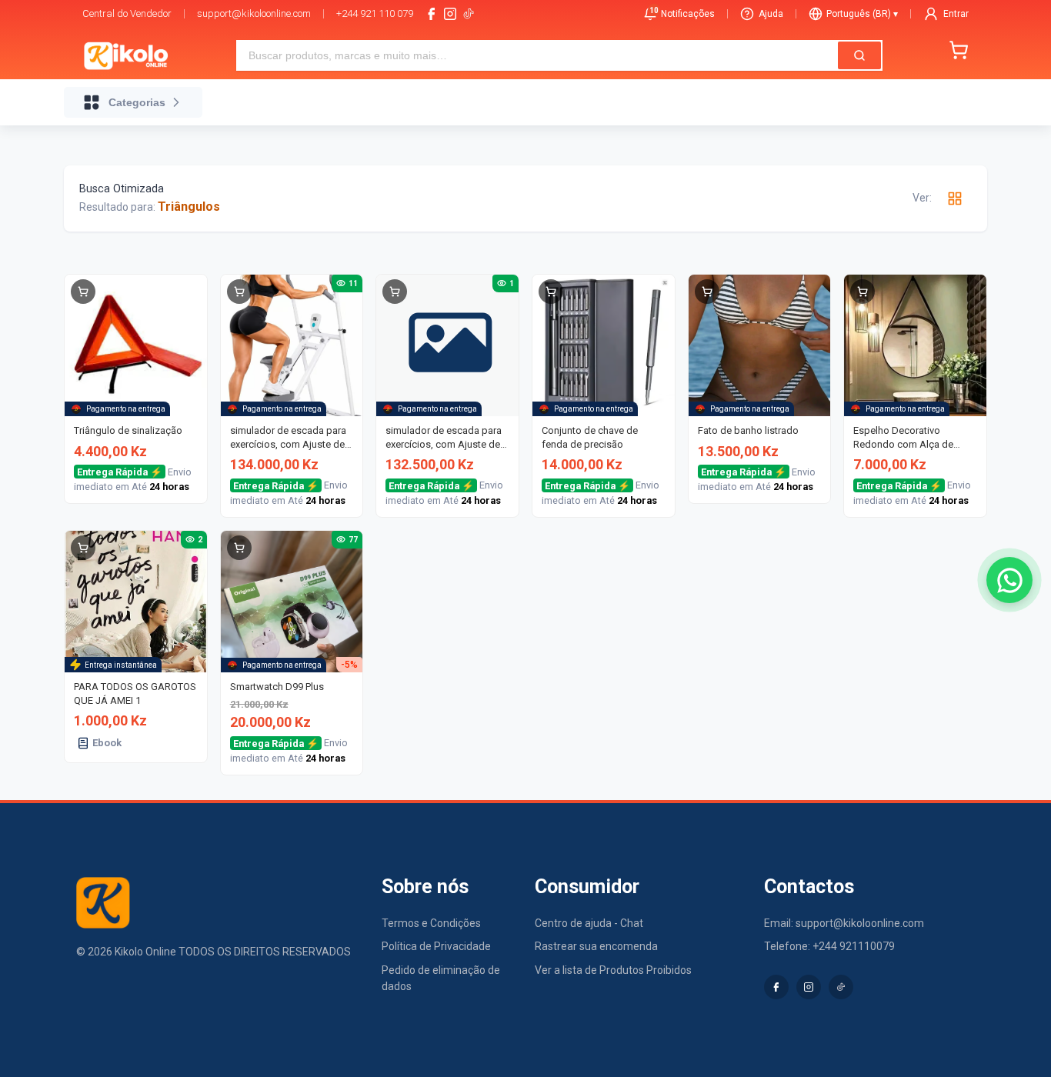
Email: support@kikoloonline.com (844, 923)
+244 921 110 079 (374, 13)
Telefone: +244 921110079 (829, 946)
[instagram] (450, 14)
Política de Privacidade (436, 946)
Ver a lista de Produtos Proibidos (613, 970)
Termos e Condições (431, 923)
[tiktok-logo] (468, 14)
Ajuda (771, 13)
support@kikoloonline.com (254, 13)
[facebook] (431, 14)
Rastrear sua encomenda (596, 946)
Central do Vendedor (127, 13)
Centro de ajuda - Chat (589, 923)
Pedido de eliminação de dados (441, 978)
